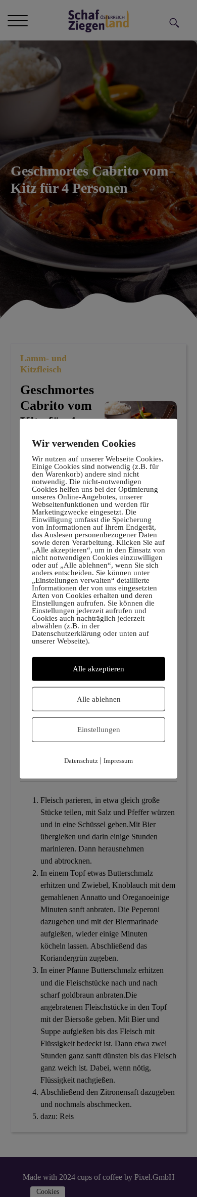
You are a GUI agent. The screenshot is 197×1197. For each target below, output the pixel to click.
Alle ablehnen (99, 699)
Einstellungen (98, 729)
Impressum (118, 760)
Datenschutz (81, 760)
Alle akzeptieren (98, 669)
